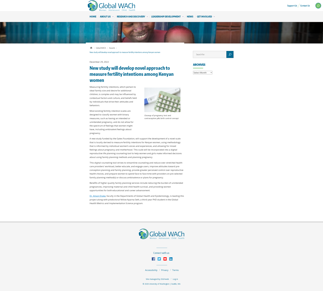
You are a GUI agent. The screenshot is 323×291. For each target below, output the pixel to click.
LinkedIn (171, 259)
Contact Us (305, 5)
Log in (175, 279)
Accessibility (151, 270)
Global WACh (101, 48)
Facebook (154, 259)
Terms (175, 270)
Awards (112, 48)
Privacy (164, 270)
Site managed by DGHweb (157, 279)
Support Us (292, 5)
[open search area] (318, 5)
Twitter (160, 259)
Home (93, 16)
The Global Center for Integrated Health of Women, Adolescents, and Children (116, 5)
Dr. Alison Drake (98, 195)
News (190, 16)
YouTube (166, 259)
